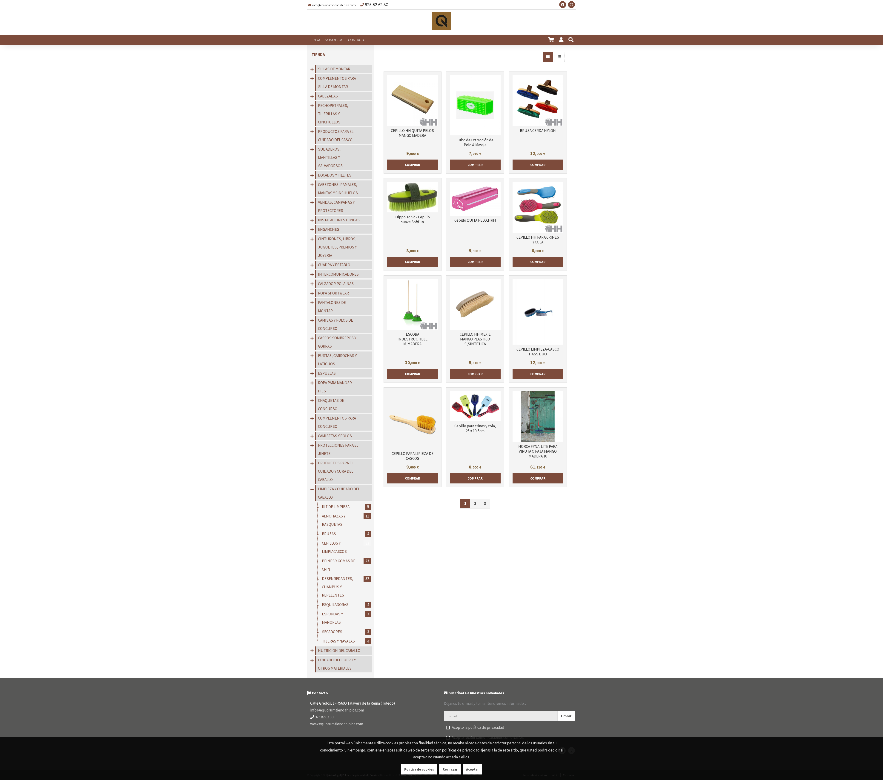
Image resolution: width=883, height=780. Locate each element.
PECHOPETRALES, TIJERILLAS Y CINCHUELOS (333, 114)
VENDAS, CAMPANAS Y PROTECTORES (336, 206)
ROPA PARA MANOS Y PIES (335, 387)
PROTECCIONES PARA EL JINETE (338, 449)
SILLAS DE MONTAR (334, 68)
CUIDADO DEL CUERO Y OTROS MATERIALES (337, 664)
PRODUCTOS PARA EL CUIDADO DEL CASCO (335, 135)
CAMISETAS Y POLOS (335, 435)
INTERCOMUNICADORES (338, 274)
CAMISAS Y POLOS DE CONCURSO (335, 324)
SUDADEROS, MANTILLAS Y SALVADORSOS (330, 157)
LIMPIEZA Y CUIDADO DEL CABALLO (339, 493)
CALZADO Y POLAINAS (336, 283)
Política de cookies (419, 769)
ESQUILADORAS (345, 604)
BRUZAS (345, 533)
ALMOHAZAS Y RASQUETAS (345, 520)
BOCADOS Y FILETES (334, 175)
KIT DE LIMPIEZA (345, 506)
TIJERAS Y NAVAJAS (345, 641)
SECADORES (345, 631)
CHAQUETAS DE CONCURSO (331, 404)
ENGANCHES (328, 229)
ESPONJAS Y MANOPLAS (345, 618)
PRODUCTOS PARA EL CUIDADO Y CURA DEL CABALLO (335, 471)
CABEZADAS (328, 96)
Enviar (566, 716)
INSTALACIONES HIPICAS (339, 220)
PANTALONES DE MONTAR (332, 306)
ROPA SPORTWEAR (333, 293)
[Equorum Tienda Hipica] (441, 22)
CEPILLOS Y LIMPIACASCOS (345, 547)
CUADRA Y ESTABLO (334, 264)
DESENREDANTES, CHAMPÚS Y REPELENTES (345, 587)
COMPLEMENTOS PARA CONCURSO (337, 422)
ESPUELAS (327, 373)
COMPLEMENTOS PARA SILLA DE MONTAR (337, 82)
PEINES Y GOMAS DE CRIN (345, 565)
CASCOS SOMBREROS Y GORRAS (337, 342)
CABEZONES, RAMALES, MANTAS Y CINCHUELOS (338, 188)
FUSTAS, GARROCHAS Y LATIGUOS (337, 359)
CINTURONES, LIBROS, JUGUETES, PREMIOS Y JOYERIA (337, 247)
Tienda (318, 54)
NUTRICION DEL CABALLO (339, 650)
